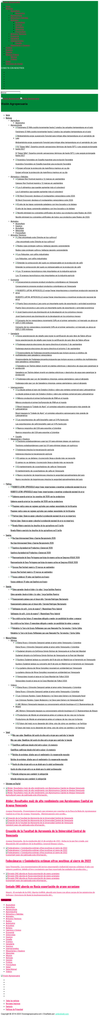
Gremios (9, 946)
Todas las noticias (12, 1000)
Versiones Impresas (13, 1003)
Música (14, 57)
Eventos (9, 50)
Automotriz (20, 13)
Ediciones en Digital (14, 64)
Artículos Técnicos (18, 34)
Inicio (8, 6)
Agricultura (15, 11)
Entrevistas (10, 935)
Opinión (9, 52)
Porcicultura (20, 31)
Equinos (18, 25)
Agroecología (16, 15)
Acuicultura (20, 22)
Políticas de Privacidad (14, 1009)
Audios (9, 921)
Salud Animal (11, 969)
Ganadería (15, 38)
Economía (15, 36)
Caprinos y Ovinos (13, 930)
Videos (14, 59)
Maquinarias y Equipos (20, 45)
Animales (14, 20)
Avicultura (19, 27)
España (18, 43)
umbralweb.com (62, 1014)
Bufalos (9, 928)
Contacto (9, 1006)
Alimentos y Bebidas (19, 18)
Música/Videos (12, 54)
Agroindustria (11, 912)
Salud (8, 61)
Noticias (9, 9)
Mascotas (19, 29)
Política (9, 48)
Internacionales (17, 41)
